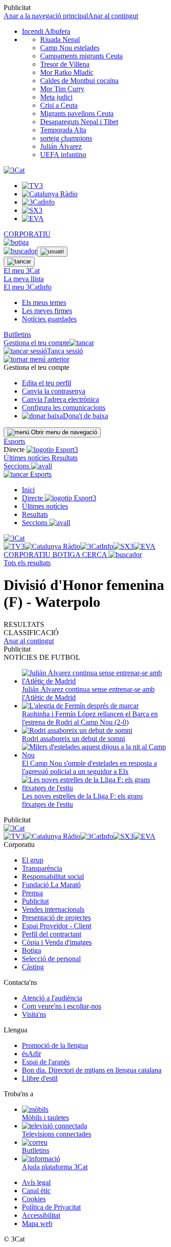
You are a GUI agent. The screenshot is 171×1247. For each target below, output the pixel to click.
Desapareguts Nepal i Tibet (79, 122)
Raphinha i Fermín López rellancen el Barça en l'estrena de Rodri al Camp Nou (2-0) (90, 718)
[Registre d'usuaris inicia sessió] (52, 252)
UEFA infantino (63, 154)
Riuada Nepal (60, 39)
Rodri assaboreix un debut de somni (73, 738)
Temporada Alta (63, 130)
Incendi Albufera (46, 31)
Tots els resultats (27, 563)
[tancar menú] (16, 474)
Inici (28, 490)
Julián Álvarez (61, 146)
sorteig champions (66, 138)
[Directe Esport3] (70, 498)
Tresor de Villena (64, 64)
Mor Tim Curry (62, 89)
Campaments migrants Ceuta (81, 56)
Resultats (65, 458)
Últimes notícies (28, 458)
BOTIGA (67, 554)
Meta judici (56, 97)
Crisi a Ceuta (59, 105)
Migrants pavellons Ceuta (77, 113)
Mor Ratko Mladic (66, 72)
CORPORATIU (27, 234)
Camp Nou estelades (69, 48)
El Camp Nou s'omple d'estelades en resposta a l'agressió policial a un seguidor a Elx (89, 767)
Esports (14, 441)
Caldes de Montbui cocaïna (79, 80)
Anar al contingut (113, 16)
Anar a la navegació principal (46, 16)
